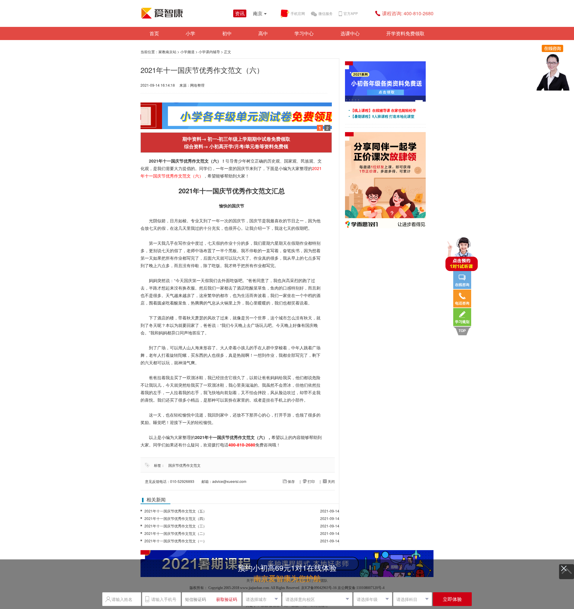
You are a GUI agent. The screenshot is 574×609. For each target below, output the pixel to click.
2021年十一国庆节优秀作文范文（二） (175, 533)
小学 (190, 33)
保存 (291, 481)
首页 (154, 33)
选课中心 (350, 33)
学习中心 (304, 33)
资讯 (240, 13)
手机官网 (298, 13)
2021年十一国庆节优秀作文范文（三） (175, 525)
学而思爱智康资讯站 (185, 13)
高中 (263, 33)
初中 (227, 33)
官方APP (351, 13)
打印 (311, 481)
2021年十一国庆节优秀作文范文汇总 (231, 190)
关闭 (331, 481)
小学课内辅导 (209, 51)
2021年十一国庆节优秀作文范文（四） (175, 518)
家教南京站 (167, 51)
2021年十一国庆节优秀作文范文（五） (175, 510)
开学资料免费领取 (405, 33)
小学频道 (187, 51)
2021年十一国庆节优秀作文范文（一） (175, 540)
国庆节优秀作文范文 (184, 465)
